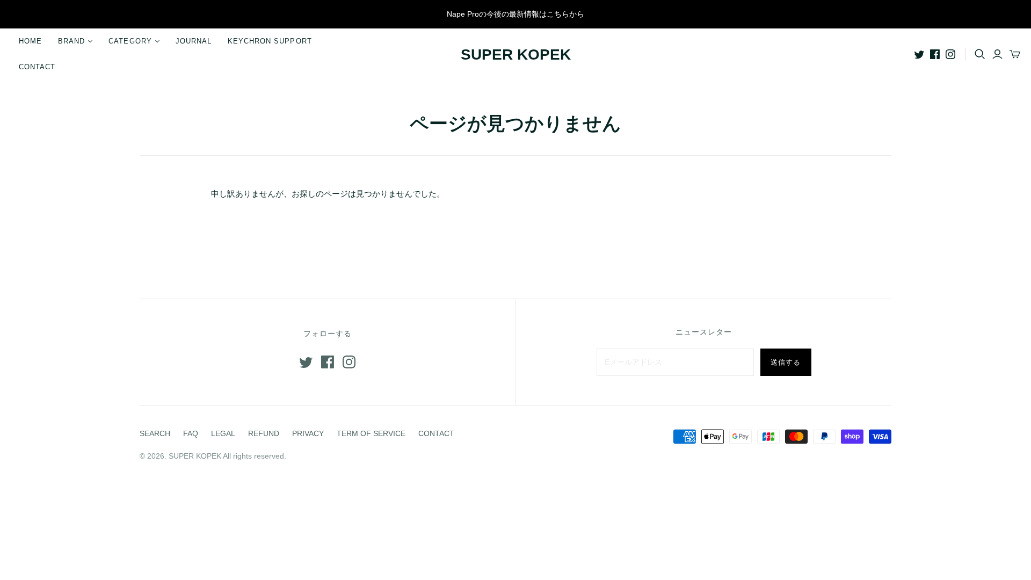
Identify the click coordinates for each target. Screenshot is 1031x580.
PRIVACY (308, 433)
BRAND (71, 41)
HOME (30, 41)
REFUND (263, 433)
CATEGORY (129, 41)
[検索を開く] (980, 54)
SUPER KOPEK (516, 54)
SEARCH (155, 433)
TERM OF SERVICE (371, 433)
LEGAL (223, 433)
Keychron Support (270, 41)
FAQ (190, 433)
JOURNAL (194, 41)
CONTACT (37, 67)
